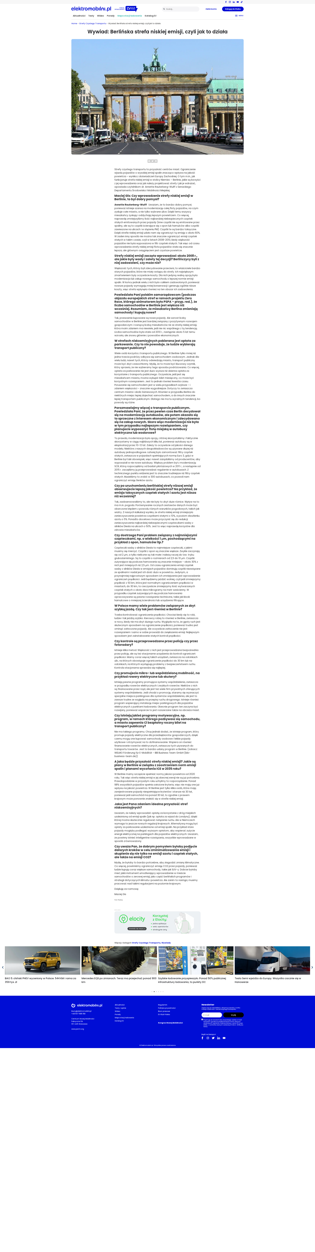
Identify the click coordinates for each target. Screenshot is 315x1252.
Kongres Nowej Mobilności (170, 1023)
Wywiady (166, 942)
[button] (149, 161)
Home (74, 23)
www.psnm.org (77, 1029)
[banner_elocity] (157, 933)
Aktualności (79, 15)
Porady (111, 15)
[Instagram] (208, 1038)
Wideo (100, 15)
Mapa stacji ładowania (130, 15)
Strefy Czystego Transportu (92, 23)
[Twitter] (213, 1038)
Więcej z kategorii (122, 942)
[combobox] (180, 9)
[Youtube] (224, 1038)
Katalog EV (151, 15)
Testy (91, 15)
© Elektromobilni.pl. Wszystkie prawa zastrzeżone (157, 1045)
